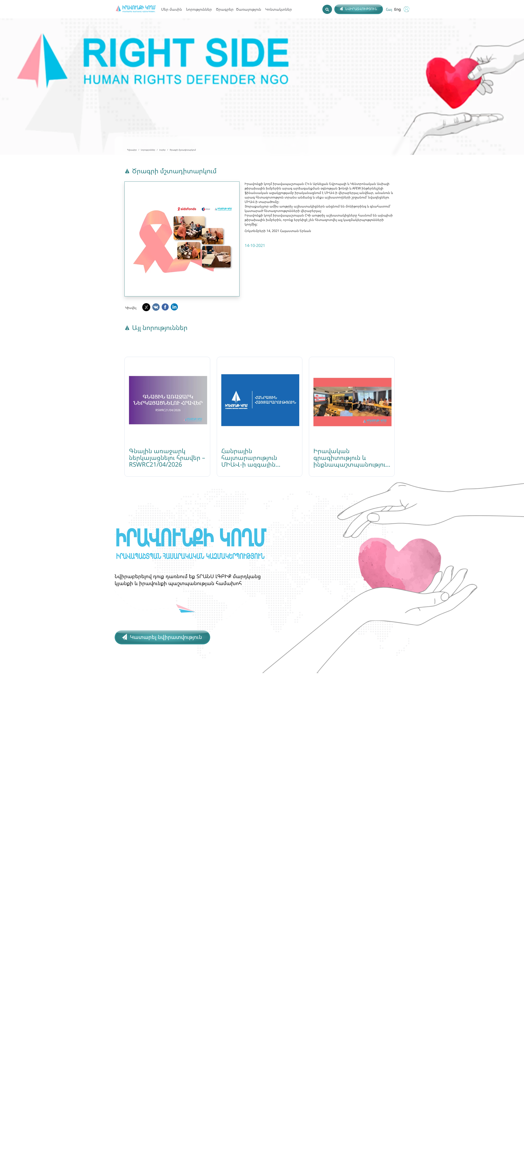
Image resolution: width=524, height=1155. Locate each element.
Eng (397, 9)
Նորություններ (148, 149)
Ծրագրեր (225, 9)
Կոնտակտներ (278, 9)
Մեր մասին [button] (171, 9)
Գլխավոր (132, 149)
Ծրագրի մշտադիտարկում (183, 149)
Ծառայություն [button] (248, 9)
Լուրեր (162, 149)
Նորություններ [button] (199, 9)
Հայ (389, 9)
